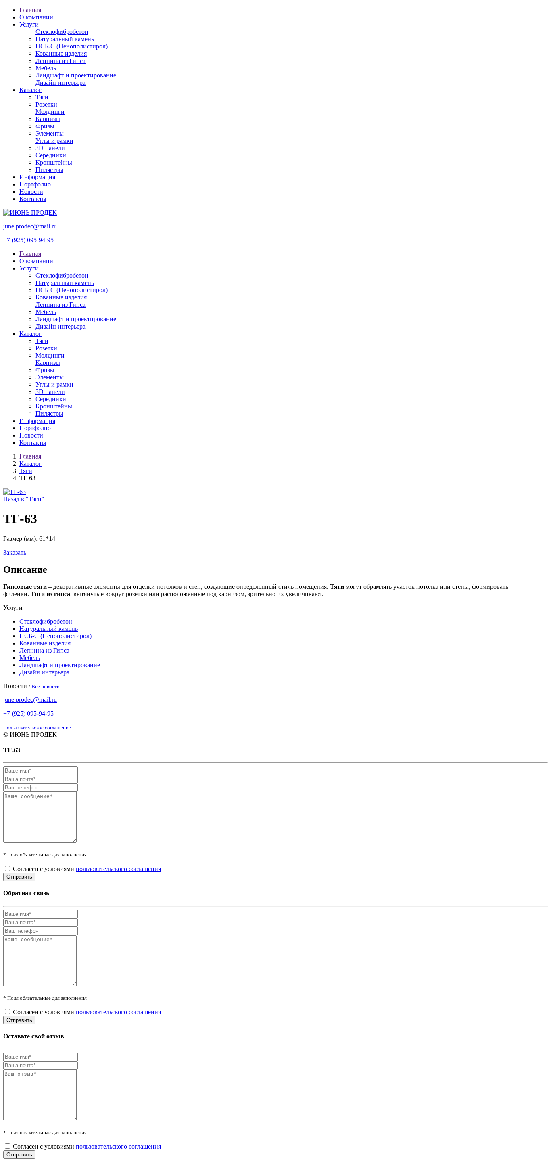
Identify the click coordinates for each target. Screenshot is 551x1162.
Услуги (29, 24)
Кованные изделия (61, 53)
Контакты (32, 198)
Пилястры (49, 169)
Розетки (46, 104)
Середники (50, 155)
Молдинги (50, 111)
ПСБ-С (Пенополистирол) (71, 46)
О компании (36, 17)
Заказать (14, 552)
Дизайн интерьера (60, 82)
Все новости (45, 686)
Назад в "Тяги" (23, 499)
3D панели (50, 147)
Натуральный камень (64, 39)
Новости (31, 191)
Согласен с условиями (87, 868)
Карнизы (47, 118)
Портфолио (35, 184)
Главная (30, 9)
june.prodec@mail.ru (30, 226)
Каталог (30, 89)
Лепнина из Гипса (60, 60)
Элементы (49, 133)
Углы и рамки (54, 140)
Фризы (44, 126)
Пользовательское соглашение (37, 727)
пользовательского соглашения (118, 868)
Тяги (41, 97)
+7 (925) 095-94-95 (28, 240)
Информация (37, 177)
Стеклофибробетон (61, 31)
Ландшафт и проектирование (75, 75)
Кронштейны (53, 162)
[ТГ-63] (14, 491)
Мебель (45, 68)
